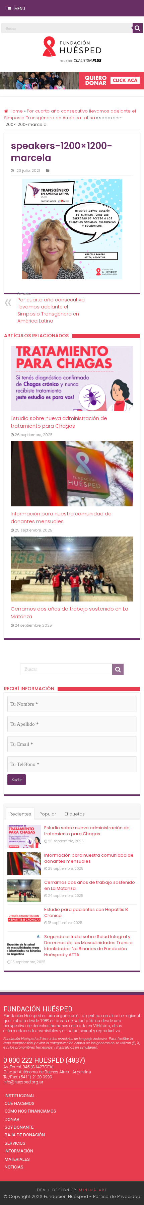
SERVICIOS (15, 1143)
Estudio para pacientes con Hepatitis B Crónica (86, 912)
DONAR (12, 1119)
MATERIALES (17, 1159)
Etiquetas (75, 814)
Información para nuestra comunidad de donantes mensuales (89, 858)
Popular (48, 814)
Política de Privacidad (116, 1196)
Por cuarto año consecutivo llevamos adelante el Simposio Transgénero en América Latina (70, 114)
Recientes (20, 814)
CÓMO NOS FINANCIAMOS (30, 1111)
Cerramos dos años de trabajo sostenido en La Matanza (89, 885)
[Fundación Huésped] (72, 49)
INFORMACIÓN (19, 1150)
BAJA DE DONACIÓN (25, 1134)
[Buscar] (138, 28)
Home (15, 111)
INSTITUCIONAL (20, 1095)
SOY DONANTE (19, 1127)
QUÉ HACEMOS (19, 1103)
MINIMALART (93, 1190)
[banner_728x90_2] (72, 80)
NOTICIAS (14, 1166)
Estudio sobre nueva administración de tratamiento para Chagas (87, 831)
